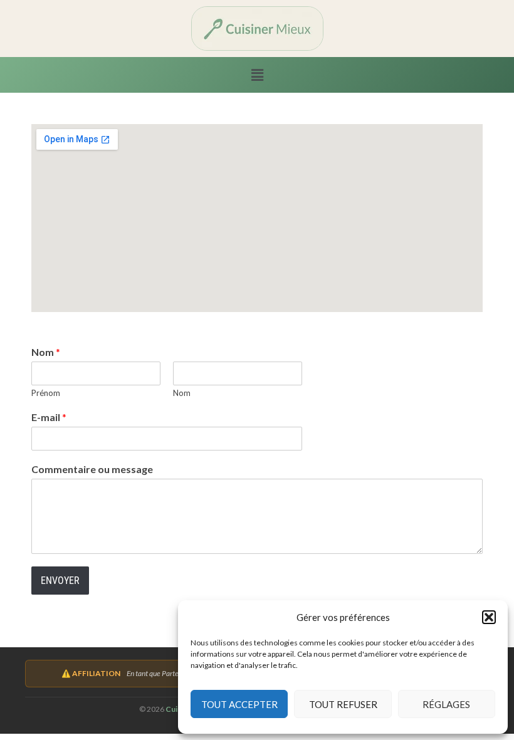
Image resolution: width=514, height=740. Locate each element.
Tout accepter (239, 704)
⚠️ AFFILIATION (90, 673)
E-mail (48, 417)
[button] (489, 617)
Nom (45, 352)
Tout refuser (343, 704)
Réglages (446, 704)
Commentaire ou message (92, 469)
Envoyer (60, 580)
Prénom (45, 393)
